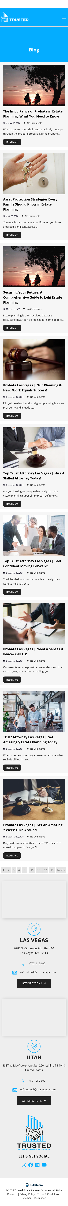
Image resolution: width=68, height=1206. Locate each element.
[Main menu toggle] (63, 17)
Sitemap (27, 1197)
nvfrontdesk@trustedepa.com (38, 972)
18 (52, 870)
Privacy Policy (27, 1194)
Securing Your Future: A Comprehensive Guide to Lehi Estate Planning (32, 297)
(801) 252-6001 (38, 1080)
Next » (61, 870)
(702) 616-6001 (38, 963)
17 (45, 870)
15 (32, 870)
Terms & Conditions (48, 1194)
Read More (12, 142)
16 (38, 870)
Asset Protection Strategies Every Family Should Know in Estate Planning (30, 204)
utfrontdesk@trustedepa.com (38, 1089)
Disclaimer (40, 1197)
